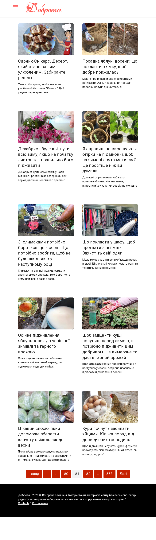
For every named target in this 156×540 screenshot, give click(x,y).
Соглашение (40, 503)
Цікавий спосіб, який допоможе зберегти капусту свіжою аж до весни (41, 437)
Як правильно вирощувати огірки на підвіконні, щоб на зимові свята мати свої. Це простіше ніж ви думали (109, 159)
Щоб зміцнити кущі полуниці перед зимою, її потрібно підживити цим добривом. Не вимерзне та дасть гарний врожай (109, 346)
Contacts (23, 503)
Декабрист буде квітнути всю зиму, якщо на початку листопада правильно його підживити (45, 157)
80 (66, 474)
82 (88, 474)
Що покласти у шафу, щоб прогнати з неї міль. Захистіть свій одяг (108, 247)
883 (109, 474)
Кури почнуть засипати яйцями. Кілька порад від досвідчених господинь (108, 434)
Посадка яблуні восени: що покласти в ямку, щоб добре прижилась (109, 67)
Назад (34, 474)
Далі (123, 474)
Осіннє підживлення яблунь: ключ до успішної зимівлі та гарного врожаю (43, 343)
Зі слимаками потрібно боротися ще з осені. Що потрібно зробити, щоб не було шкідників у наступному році (44, 253)
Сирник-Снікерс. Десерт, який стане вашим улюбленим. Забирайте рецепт (43, 69)
